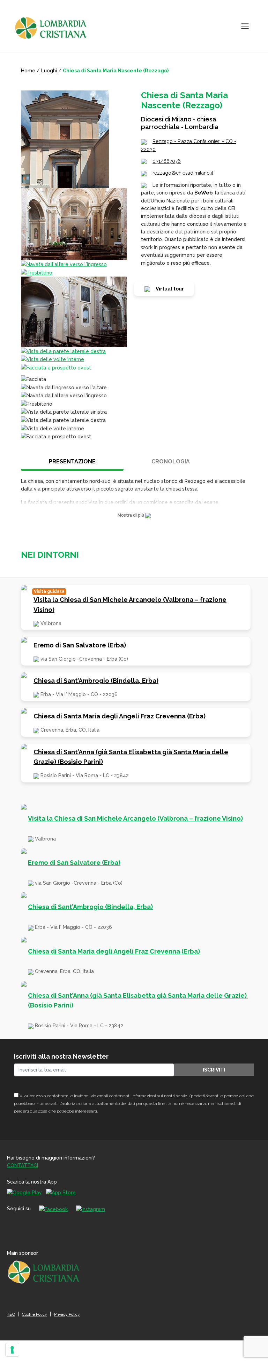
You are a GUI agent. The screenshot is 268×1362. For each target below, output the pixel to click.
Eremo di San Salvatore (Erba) (80, 645)
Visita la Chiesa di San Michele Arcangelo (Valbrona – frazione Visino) (130, 604)
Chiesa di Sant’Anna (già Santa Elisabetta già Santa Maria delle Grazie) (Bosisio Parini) (131, 757)
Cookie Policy (34, 1314)
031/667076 (166, 161)
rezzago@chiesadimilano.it (182, 173)
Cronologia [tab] (170, 461)
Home (28, 70)
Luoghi (49, 70)
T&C (11, 1314)
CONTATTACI (22, 1165)
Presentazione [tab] (72, 461)
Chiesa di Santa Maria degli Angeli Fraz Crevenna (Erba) (120, 716)
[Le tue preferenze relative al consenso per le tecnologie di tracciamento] (12, 1349)
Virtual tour (169, 289)
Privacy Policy (67, 1314)
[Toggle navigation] (245, 26)
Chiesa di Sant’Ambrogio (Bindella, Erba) (96, 680)
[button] (134, 515)
